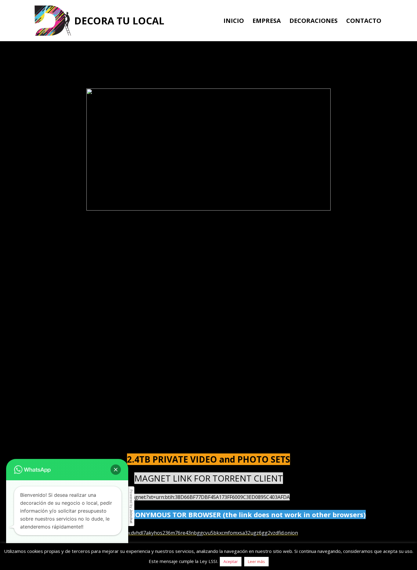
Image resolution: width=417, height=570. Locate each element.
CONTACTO (363, 20)
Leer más (256, 561)
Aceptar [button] (230, 561)
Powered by (131, 506)
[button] (116, 469)
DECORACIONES (313, 20)
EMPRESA (266, 20)
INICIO (233, 20)
